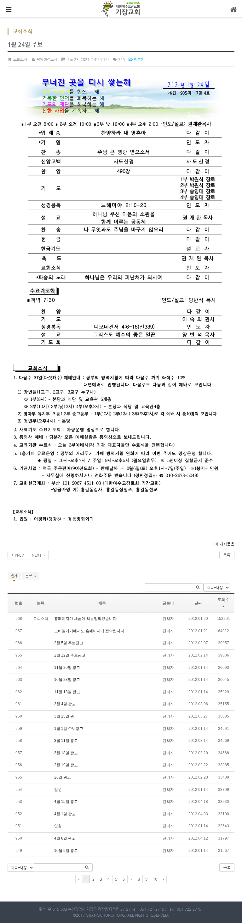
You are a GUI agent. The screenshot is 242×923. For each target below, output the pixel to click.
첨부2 (138, 59)
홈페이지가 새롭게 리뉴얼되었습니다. (86, 618)
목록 (226, 555)
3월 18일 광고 (66, 753)
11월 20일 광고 (67, 667)
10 (155, 879)
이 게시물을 (224, 544)
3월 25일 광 (64, 716)
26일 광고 (62, 777)
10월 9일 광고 (66, 850)
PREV (18, 555)
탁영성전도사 (46, 59)
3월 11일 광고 (66, 740)
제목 (102, 603)
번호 (18, 603)
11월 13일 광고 (67, 692)
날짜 (198, 603)
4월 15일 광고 (66, 801)
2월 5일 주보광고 (68, 643)
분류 (29, 575)
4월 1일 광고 (65, 814)
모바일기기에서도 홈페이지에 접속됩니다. (89, 631)
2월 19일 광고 (66, 765)
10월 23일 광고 (67, 679)
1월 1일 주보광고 (68, 728)
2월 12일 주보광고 (69, 655)
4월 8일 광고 (65, 838)
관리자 (168, 618)
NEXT (37, 555)
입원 (58, 789)
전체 (14, 575)
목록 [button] (226, 867)
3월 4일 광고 (65, 704)
